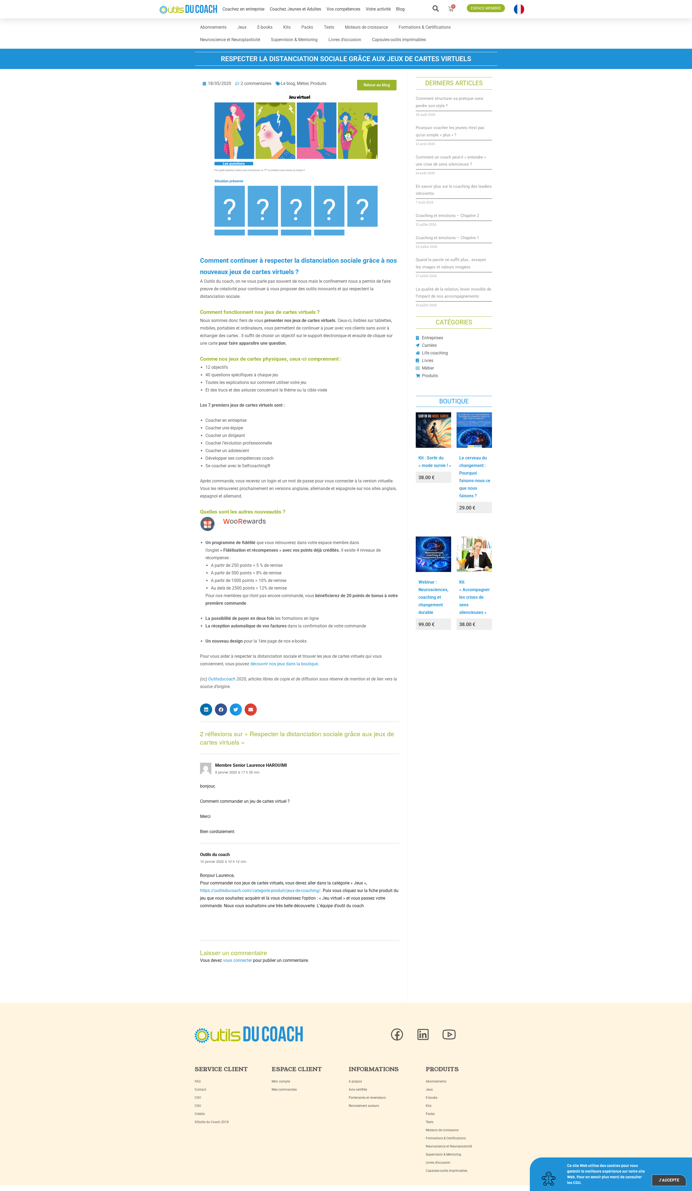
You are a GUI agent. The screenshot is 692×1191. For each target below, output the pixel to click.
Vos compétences (343, 9)
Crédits (200, 1114)
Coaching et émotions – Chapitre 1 (447, 237)
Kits (287, 27)
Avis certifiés (358, 1089)
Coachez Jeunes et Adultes (295, 9)
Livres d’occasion (344, 39)
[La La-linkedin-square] (423, 1035)
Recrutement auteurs (364, 1106)
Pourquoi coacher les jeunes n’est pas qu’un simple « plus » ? (450, 131)
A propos (355, 1081)
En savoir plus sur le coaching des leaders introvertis (454, 190)
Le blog (288, 83)
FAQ (198, 1081)
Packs (307, 27)
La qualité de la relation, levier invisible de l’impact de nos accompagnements (453, 293)
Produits (318, 83)
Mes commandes (284, 1089)
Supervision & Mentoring (294, 39)
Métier (302, 83)
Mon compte (281, 1081)
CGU (198, 1106)
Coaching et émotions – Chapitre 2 (447, 215)
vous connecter (237, 960)
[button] (435, 8)
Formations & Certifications (425, 27)
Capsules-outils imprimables (399, 39)
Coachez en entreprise (243, 9)
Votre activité (378, 9)
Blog (400, 9)
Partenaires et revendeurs (367, 1098)
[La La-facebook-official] (397, 1035)
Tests (329, 27)
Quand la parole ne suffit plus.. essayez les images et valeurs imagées (451, 263)
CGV (198, 1098)
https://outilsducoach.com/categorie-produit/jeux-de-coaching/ (260, 890)
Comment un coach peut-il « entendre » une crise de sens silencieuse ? (451, 161)
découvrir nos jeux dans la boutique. (284, 663)
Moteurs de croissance (366, 27)
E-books (264, 27)
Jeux (242, 27)
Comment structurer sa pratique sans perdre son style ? (449, 102)
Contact (200, 1089)
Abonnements (213, 27)
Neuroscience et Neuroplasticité (230, 39)
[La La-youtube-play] (449, 1035)
